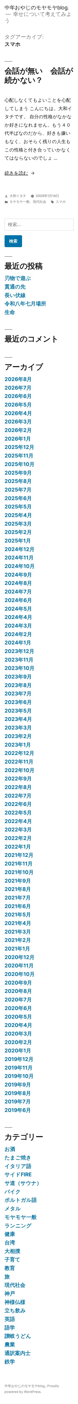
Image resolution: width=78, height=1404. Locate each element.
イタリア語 (18, 1166)
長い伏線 (15, 295)
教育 (10, 1268)
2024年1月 (18, 642)
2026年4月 (18, 413)
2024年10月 (20, 566)
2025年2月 (18, 532)
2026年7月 (18, 388)
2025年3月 (18, 524)
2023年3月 (18, 727)
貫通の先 (15, 286)
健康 (10, 1234)
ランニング (18, 1225)
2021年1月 (17, 948)
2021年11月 (19, 863)
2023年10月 (20, 668)
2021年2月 (18, 940)
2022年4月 (18, 821)
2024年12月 (20, 549)
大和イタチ (18, 196)
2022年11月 (19, 762)
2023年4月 (18, 719)
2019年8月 (18, 1093)
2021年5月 (18, 914)
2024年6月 (18, 600)
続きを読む (16, 173)
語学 (10, 1327)
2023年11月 (19, 660)
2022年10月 (20, 770)
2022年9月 (18, 778)
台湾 (10, 1242)
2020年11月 (19, 965)
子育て (12, 1259)
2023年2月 (18, 736)
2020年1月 (18, 1050)
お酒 (10, 1149)
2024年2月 (18, 634)
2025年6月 (18, 498)
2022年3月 (18, 829)
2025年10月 (20, 464)
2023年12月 (19, 651)
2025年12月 (19, 447)
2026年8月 (18, 379)
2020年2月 (18, 1042)
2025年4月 (18, 515)
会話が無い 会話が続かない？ (39, 75)
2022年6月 (18, 804)
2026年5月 (18, 405)
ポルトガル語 (21, 1200)
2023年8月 (18, 685)
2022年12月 (19, 753)
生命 (10, 312)
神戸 (10, 1293)
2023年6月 (18, 702)
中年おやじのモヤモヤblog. (37, 7)
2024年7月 (18, 591)
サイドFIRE (18, 1174)
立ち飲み (15, 1310)
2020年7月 (18, 999)
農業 (10, 1344)
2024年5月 (18, 609)
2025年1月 (18, 540)
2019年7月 (18, 1101)
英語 (10, 1319)
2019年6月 (18, 1110)
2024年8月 (18, 583)
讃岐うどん (18, 1336)
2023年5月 (18, 711)
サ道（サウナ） (23, 1183)
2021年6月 (18, 906)
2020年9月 (18, 983)
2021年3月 (18, 932)
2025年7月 (18, 490)
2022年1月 (18, 847)
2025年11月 (19, 455)
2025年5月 (18, 506)
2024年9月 (18, 575)
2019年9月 (18, 1084)
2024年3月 (18, 626)
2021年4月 (18, 923)
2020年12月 (20, 957)
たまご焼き (18, 1157)
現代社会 (39, 202)
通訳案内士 (18, 1353)
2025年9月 (18, 473)
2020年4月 (18, 1025)
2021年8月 (18, 889)
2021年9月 (18, 881)
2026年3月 (18, 421)
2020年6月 (18, 1008)
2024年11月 (19, 557)
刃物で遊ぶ (18, 278)
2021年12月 (19, 855)
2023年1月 (18, 745)
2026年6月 (18, 396)
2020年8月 (18, 991)
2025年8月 (18, 481)
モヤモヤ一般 (20, 202)
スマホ (61, 202)
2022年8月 (18, 787)
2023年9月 (18, 676)
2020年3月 (18, 1033)
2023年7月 (18, 693)
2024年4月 (18, 617)
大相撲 (12, 1251)
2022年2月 (18, 838)
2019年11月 (19, 1068)
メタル (13, 1208)
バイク (13, 1191)
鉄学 (10, 1361)
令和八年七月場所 (25, 303)
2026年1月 (18, 439)
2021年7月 (18, 897)
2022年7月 (18, 796)
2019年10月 (19, 1076)
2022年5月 (18, 812)
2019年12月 (19, 1059)
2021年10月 (19, 872)
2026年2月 (18, 430)
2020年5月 (18, 1017)
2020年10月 (20, 974)
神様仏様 (15, 1302)
